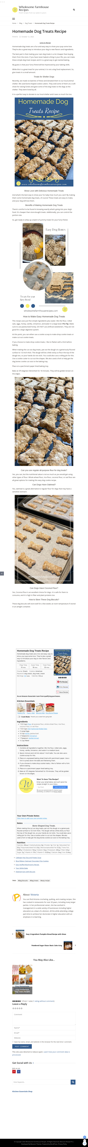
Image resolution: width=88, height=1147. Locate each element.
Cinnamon (33, 736)
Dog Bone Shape (52, 713)
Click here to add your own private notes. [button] (32, 818)
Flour (29, 724)
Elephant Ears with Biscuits (25, 872)
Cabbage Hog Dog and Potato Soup (28, 858)
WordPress (53, 1144)
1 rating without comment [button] (43, 1001)
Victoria (15, 37)
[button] (59, 678)
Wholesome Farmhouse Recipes (34, 8)
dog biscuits (23, 880)
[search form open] (74, 10)
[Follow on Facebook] (18, 1071)
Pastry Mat (31, 713)
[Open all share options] (2, 573)
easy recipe (45, 880)
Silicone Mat (40, 713)
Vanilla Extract (34, 738)
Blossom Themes (36, 1144)
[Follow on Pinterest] (14, 1071)
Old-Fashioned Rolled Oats (37, 729)
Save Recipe (63, 692)
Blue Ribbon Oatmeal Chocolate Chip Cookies (32, 861)
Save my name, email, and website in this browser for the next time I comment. (43, 1042)
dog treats (34, 880)
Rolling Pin (21, 713)
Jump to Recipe (45, 43)
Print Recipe (63, 687)
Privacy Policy (62, 1144)
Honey (27, 733)
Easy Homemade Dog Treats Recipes (22, 990)
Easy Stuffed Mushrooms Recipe (27, 865)
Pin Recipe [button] (63, 682)
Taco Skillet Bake (22, 868)
